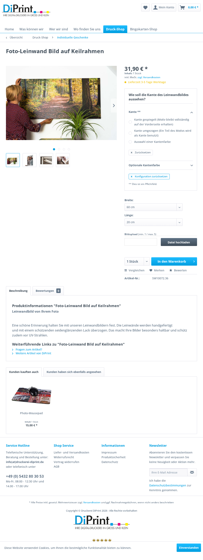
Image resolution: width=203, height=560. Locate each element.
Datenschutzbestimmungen (167, 485)
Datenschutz (110, 462)
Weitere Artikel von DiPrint (33, 353)
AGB (56, 466)
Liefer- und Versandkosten (71, 452)
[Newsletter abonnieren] (192, 472)
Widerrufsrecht (64, 457)
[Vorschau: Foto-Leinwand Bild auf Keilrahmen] (13, 160)
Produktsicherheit (113, 457)
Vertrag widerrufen (66, 462)
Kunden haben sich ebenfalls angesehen (74, 372)
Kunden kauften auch (23, 372)
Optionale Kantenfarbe (144, 165)
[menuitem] (145, 8)
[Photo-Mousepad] (31, 395)
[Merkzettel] (145, 8)
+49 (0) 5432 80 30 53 (25, 476)
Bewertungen (47, 291)
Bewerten (180, 270)
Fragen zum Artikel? (28, 349)
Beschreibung (18, 291)
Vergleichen (136, 270)
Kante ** (135, 112)
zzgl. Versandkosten (149, 77)
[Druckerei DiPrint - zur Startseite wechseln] (26, 13)
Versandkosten (92, 502)
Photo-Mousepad (31, 413)
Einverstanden (189, 547)
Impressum (109, 452)
